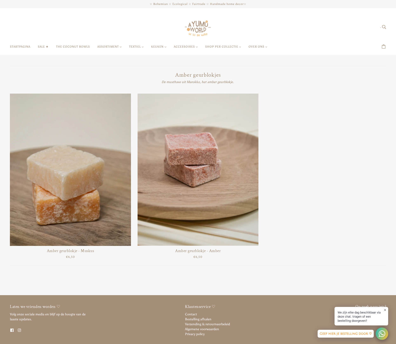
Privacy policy (195, 334)
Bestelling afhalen (198, 319)
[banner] (198, 26)
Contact (191, 314)
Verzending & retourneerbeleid (207, 324)
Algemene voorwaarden (202, 329)
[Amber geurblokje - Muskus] (70, 170)
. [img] (381, 27)
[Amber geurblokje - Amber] (198, 170)
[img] (12, 330)
